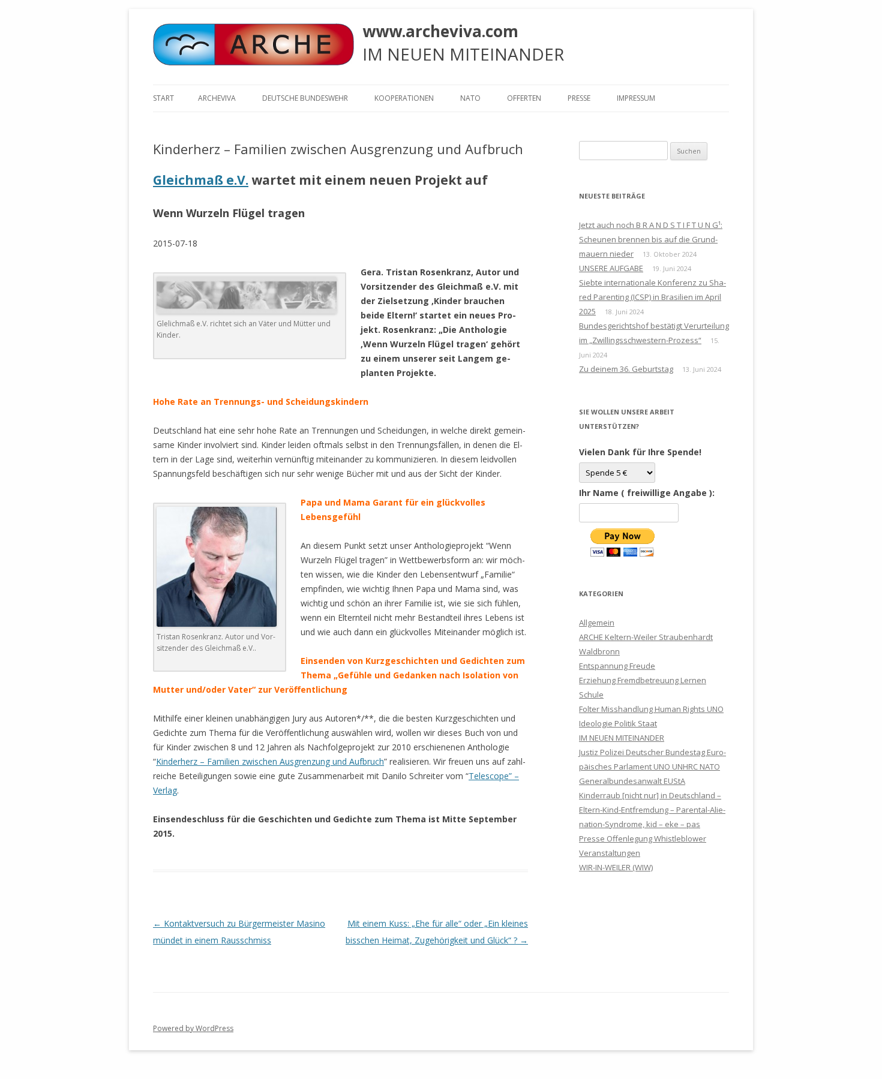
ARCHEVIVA (217, 98)
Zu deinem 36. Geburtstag (626, 368)
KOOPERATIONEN (404, 98)
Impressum (636, 98)
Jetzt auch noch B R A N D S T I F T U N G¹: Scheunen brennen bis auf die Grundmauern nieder (650, 239)
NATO (470, 98)
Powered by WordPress (193, 1028)
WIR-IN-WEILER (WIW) (616, 867)
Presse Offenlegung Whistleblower (642, 838)
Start (163, 98)
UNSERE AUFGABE (611, 268)
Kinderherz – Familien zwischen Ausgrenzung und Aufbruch (270, 761)
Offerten (524, 98)
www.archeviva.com (440, 31)
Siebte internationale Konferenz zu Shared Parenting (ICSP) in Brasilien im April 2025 (652, 297)
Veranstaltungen (609, 852)
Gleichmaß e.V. (200, 180)
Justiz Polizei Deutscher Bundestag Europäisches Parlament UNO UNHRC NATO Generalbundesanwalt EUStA (652, 766)
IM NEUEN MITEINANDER (621, 737)
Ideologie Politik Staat (618, 723)
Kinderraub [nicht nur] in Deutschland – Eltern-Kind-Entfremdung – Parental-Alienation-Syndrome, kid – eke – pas (652, 809)
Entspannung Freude (617, 665)
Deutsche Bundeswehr (305, 98)
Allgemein (596, 622)
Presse (579, 98)
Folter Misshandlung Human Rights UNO (651, 709)
